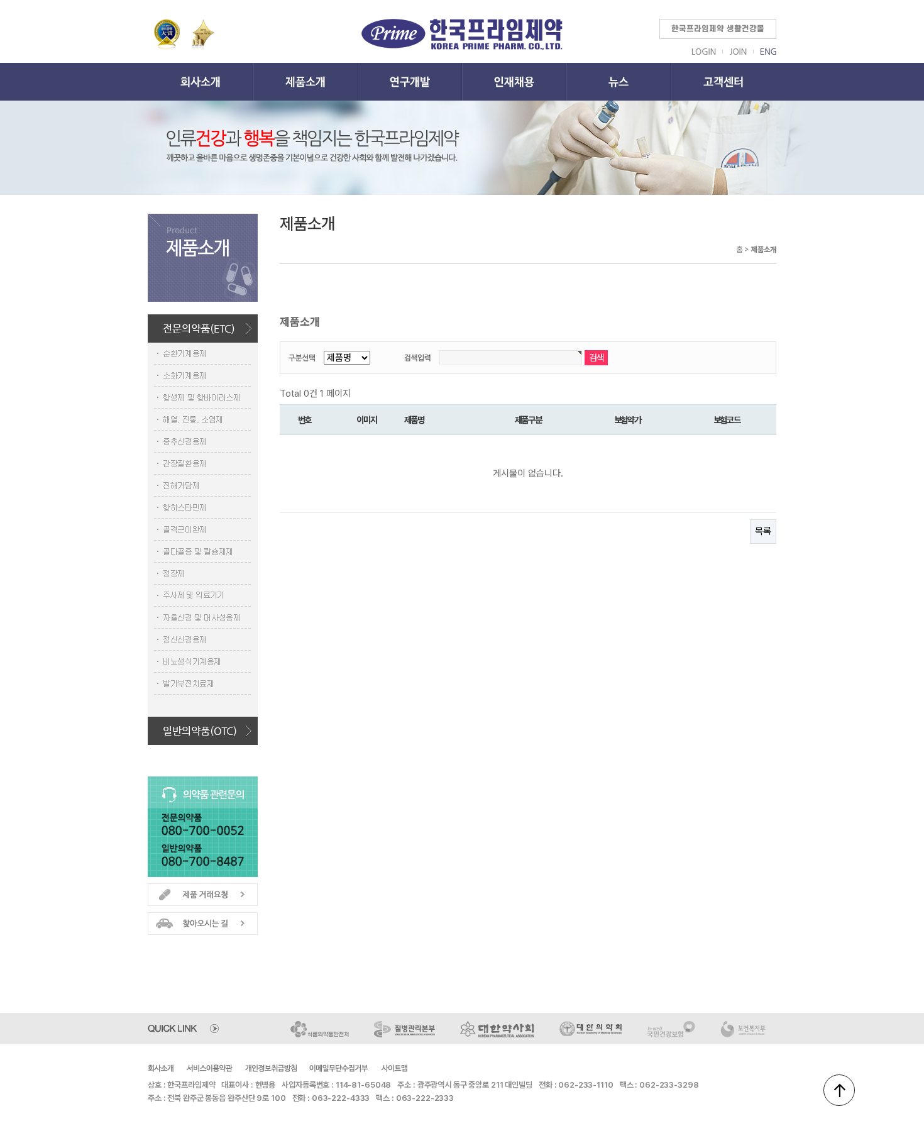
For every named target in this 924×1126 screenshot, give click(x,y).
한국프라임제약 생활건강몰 (717, 29)
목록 (763, 531)
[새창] (320, 1028)
